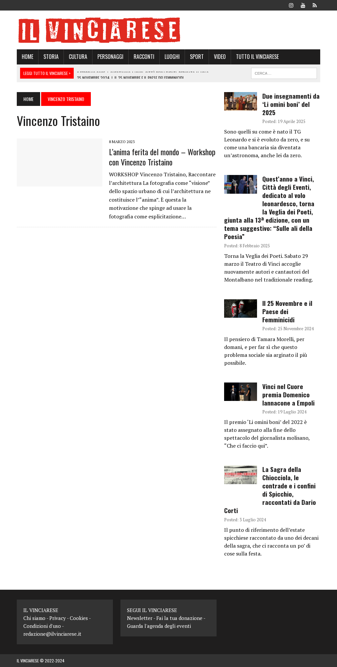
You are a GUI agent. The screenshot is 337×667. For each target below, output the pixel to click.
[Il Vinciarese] (168, 30)
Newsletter (139, 618)
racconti (144, 57)
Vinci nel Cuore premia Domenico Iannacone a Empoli (288, 395)
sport (197, 57)
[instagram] (291, 5)
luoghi (172, 57)
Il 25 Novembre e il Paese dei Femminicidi (287, 311)
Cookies (79, 618)
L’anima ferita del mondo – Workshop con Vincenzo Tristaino (162, 157)
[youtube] (303, 5)
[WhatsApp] (315, 5)
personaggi (110, 57)
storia (51, 57)
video (220, 57)
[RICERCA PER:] (284, 72)
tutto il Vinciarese (257, 57)
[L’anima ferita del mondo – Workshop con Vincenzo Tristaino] (59, 182)
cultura (78, 57)
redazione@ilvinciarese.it (52, 633)
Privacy (57, 618)
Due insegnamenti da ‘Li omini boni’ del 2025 (291, 104)
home (27, 57)
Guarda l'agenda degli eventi (159, 626)
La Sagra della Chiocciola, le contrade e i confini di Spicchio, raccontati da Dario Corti (270, 489)
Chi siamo (34, 618)
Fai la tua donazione (179, 618)
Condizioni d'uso (42, 626)
